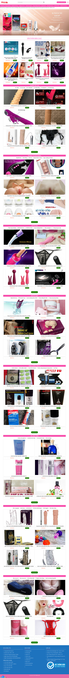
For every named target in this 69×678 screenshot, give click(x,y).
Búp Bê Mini (18, 157)
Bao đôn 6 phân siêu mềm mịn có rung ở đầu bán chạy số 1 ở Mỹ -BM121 (50, 526)
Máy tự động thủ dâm (43, 297)
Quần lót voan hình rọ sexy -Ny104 (50, 636)
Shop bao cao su (50, 5)
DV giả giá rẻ (43, 87)
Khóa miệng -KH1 (50, 616)
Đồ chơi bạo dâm (31, 578)
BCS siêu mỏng (53, 508)
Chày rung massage (12, 227)
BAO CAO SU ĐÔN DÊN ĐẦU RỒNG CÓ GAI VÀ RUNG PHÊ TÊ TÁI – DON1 (50, 546)
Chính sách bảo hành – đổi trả (10, 663)
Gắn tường (25, 157)
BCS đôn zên (29, 508)
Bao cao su (34, 506)
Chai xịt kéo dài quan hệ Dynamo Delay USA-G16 (19, 426)
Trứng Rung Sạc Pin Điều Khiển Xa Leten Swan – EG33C (57, 79)
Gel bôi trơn (43, 5)
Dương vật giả (34, 85)
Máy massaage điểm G (38, 227)
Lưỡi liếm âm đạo (29, 227)
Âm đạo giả (28, 652)
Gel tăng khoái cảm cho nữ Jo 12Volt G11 (18, 476)
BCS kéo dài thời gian (37, 508)
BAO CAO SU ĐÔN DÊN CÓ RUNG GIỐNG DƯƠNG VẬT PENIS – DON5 (50, 566)
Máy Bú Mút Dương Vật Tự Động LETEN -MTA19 (50, 175)
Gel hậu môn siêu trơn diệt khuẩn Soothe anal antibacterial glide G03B (50, 496)
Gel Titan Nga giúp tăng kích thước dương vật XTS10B (50, 406)
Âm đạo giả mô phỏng (34, 155)
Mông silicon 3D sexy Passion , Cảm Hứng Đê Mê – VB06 (50, 215)
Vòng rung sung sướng (53, 297)
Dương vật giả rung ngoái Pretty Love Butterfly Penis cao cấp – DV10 (19, 125)
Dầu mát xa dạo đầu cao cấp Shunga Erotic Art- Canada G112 (50, 456)
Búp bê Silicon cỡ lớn (38, 157)
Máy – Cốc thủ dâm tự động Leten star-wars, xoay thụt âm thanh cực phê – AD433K (10, 79)
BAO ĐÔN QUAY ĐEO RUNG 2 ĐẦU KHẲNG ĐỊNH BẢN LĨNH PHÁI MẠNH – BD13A (19, 566)
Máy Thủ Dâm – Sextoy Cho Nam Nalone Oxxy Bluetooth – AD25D (19, 175)
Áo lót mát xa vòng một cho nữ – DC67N (50, 596)
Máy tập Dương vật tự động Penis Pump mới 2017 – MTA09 (42, 58)
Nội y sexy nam (23, 578)
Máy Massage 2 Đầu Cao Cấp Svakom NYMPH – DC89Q (50, 245)
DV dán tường (37, 87)
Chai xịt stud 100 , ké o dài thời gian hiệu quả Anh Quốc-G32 (18, 406)
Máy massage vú (48, 227)
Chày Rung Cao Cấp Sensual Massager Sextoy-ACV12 (26, 58)
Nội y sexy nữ (15, 578)
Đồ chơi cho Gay (22, 297)
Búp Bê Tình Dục (15, 5)
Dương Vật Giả (7, 5)
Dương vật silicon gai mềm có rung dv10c (19, 105)
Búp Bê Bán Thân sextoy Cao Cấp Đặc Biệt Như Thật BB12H (18, 195)
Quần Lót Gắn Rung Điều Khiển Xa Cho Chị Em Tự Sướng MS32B (50, 265)
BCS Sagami (45, 508)
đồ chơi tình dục (29, 665)
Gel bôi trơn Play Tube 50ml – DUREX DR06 (19, 456)
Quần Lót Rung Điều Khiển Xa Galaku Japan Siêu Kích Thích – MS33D (19, 616)
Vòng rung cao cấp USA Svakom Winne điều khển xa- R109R (18, 315)
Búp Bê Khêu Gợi (50, 315)
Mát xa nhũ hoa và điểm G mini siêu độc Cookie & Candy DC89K (11, 58)
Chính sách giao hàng (8, 662)
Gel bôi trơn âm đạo (31, 438)
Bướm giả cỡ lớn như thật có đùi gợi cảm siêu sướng (50, 195)
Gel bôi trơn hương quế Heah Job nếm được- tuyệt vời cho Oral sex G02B (19, 496)
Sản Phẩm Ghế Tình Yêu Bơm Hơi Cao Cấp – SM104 (18, 596)
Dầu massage (48, 438)
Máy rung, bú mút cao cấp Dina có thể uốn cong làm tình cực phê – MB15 (58, 58)
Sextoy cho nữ (21, 5)
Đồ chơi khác (57, 5)
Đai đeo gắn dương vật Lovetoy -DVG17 (50, 145)
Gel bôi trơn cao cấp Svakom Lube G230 (50, 476)
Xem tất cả (34, 151)
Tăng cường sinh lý (36, 5)
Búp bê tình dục (21, 227)
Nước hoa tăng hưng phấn (51, 578)
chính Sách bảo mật (8, 667)
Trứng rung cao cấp (57, 227)
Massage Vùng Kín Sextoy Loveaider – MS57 (26, 79)
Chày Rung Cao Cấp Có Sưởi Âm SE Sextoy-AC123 (42, 79)
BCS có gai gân (16, 508)
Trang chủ (2, 5)
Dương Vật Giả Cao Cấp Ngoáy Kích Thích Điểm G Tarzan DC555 (50, 125)
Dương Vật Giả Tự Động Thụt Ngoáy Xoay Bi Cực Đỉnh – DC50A (19, 265)
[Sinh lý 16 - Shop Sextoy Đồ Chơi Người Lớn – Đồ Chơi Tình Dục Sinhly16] (8, 2)
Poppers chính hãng (40, 578)
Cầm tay (30, 157)
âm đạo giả (6, 671)
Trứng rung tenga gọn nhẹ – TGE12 (18, 215)
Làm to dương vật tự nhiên (32, 297)
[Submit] (44, 2)
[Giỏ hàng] (67, 2)
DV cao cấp (23, 87)
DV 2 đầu (17, 87)
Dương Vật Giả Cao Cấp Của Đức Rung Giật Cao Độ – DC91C (50, 105)
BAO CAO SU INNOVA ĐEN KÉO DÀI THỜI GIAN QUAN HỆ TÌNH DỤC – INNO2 (19, 546)
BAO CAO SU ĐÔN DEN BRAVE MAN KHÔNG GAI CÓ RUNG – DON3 (19, 526)
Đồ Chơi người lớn (29, 663)
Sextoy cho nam (29, 5)
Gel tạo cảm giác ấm (22, 438)
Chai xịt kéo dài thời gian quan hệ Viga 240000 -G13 (50, 426)
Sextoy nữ (34, 225)
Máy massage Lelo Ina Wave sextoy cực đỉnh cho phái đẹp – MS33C (50, 285)
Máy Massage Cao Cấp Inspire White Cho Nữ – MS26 (19, 245)
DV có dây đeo (29, 87)
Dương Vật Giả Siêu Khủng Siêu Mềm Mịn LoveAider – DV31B (18, 145)
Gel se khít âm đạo (40, 438)
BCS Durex (23, 508)
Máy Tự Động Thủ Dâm (48, 157)
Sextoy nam (34, 295)
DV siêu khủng (51, 87)
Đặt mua (15, 60)
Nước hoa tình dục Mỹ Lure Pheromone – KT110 (19, 636)
